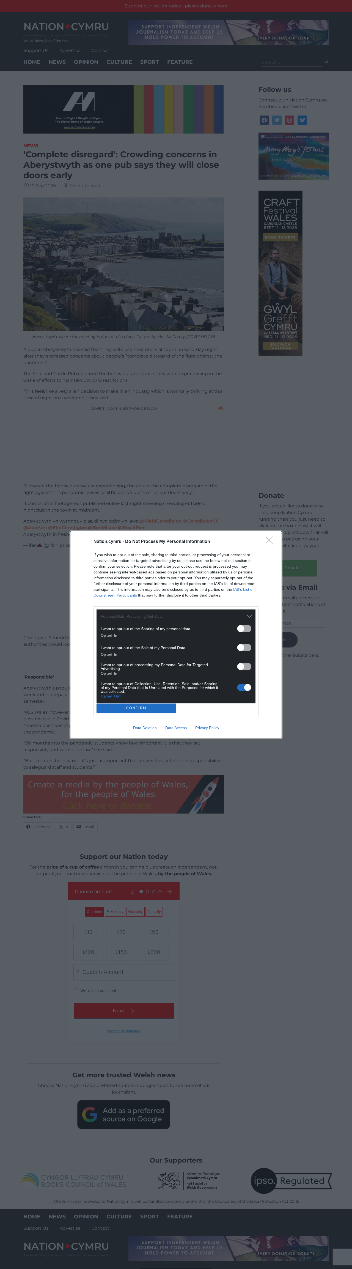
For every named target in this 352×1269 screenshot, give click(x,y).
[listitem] (176, 616)
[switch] (244, 628)
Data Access (176, 728)
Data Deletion (145, 728)
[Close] (271, 542)
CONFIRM (136, 708)
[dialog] (176, 634)
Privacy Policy (207, 728)
